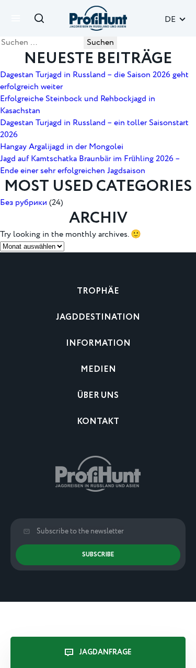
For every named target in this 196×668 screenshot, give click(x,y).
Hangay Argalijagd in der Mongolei (61, 147)
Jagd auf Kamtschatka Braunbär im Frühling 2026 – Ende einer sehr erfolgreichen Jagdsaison (90, 165)
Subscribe (98, 554)
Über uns (98, 396)
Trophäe (98, 291)
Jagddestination (98, 317)
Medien (98, 369)
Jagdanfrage (105, 652)
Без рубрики (23, 203)
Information (98, 343)
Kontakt (98, 422)
